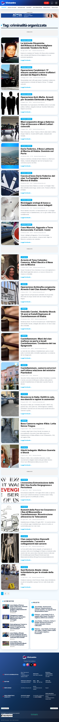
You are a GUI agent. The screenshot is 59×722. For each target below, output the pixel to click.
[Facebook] (24, 664)
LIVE (47, 3)
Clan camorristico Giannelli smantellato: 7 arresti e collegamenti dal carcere (35, 541)
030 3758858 (38, 697)
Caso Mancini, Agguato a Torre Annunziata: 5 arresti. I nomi (37, 228)
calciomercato (21, 7)
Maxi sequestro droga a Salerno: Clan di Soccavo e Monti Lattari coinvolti (37, 124)
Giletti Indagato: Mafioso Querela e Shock (38, 451)
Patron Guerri (55, 7)
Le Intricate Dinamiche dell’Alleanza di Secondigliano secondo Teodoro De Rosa (36, 45)
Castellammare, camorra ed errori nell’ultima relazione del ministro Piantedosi (38, 370)
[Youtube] (34, 664)
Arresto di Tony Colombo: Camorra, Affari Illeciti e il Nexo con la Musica (37, 262)
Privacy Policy (5, 708)
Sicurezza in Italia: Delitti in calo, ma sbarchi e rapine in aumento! (38, 398)
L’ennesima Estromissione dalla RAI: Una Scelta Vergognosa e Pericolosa (37, 485)
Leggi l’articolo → (26, 60)
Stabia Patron (46, 7)
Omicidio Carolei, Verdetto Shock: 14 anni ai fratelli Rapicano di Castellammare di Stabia (38, 314)
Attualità (24, 257)
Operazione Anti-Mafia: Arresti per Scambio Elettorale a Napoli (37, 98)
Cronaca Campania (26, 40)
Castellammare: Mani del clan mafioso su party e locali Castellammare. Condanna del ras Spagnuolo (38, 342)
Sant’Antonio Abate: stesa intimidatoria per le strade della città (37, 572)
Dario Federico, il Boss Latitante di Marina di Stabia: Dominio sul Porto (37, 151)
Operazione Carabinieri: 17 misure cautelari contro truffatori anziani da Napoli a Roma (38, 72)
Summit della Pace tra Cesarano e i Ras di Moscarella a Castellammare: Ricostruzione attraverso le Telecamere (38, 513)
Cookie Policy (54, 708)
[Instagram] (27, 664)
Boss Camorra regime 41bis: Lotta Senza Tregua (38, 424)
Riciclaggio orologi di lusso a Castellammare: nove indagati (36, 204)
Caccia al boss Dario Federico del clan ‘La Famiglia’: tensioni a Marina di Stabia (38, 178)
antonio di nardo (12, 7)
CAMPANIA (24, 284)
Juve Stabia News (37, 7)
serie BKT (29, 7)
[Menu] (56, 3)
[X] (31, 664)
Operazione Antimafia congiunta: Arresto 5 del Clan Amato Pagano (38, 288)
